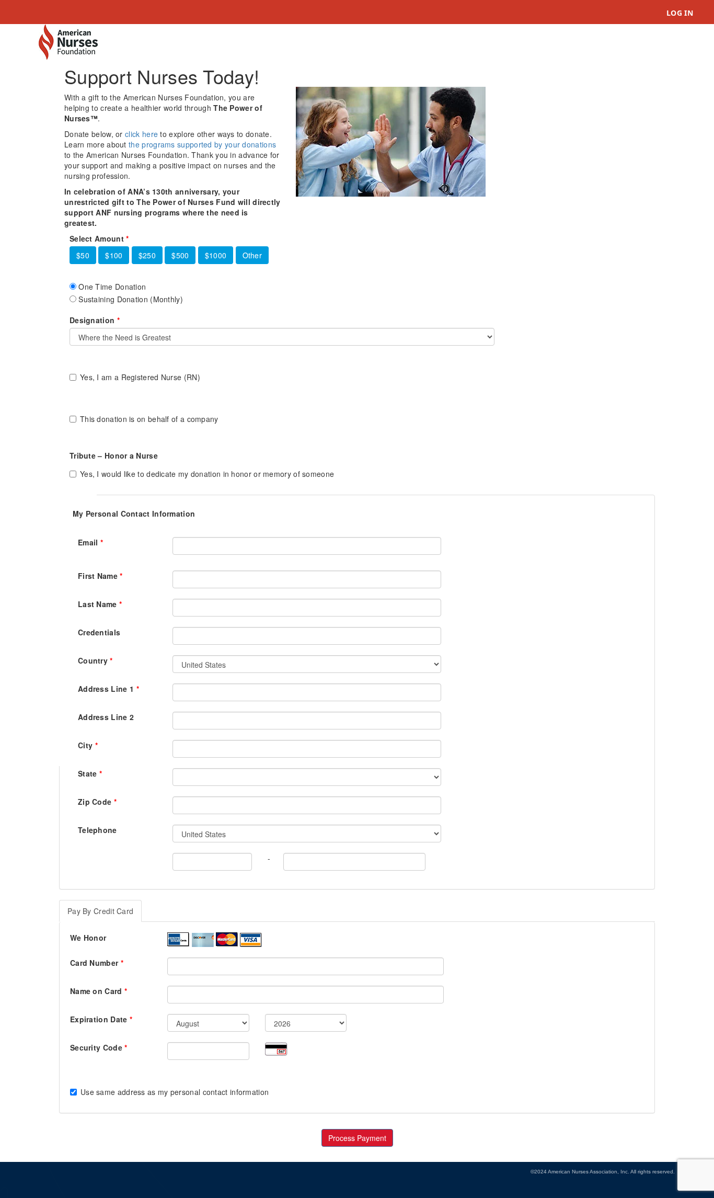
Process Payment (357, 1138)
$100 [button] (113, 255)
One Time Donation (111, 286)
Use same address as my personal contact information (174, 1092)
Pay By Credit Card (100, 911)
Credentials (99, 632)
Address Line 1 (108, 688)
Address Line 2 (106, 717)
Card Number (96, 962)
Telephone (97, 830)
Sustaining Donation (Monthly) (129, 299)
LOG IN (679, 13)
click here (141, 134)
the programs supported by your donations (202, 144)
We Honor (88, 937)
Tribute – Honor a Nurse (114, 455)
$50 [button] (82, 255)
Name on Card (98, 991)
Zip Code (97, 801)
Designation (95, 320)
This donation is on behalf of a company (149, 419)
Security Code (99, 1047)
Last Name (100, 604)
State (90, 773)
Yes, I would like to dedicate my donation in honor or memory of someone (207, 474)
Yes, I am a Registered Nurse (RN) (140, 377)
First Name (100, 576)
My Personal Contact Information (134, 513)
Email (90, 542)
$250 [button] (147, 255)
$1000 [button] (216, 255)
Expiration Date (101, 1019)
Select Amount (99, 238)
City (88, 745)
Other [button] (252, 255)
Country (95, 660)
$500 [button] (180, 255)
